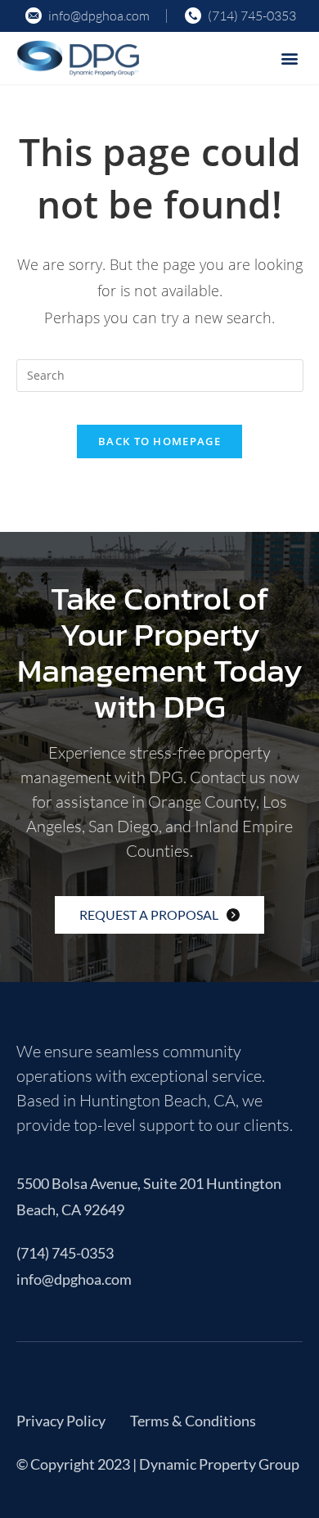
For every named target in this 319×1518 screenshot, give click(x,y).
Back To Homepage (159, 441)
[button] (289, 57)
